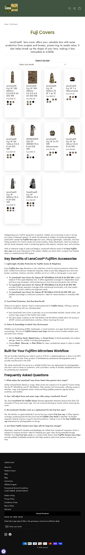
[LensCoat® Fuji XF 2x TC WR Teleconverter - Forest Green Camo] (50, 155)
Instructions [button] (8, 481)
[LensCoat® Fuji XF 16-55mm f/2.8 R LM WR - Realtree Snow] (67, 152)
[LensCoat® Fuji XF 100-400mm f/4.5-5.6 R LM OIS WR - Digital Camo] (28, 102)
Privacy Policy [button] (9, 499)
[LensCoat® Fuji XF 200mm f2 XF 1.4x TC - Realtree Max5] (53, 99)
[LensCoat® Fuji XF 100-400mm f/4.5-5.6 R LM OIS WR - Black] (33, 102)
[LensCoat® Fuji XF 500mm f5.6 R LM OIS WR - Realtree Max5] (11, 210)
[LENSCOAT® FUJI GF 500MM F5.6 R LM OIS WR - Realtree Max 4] (30, 155)
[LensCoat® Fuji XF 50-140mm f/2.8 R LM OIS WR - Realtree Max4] (8, 157)
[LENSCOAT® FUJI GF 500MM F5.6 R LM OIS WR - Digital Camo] (30, 157)
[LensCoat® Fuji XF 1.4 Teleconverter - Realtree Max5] (73, 97)
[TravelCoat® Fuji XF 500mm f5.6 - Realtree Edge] (33, 205)
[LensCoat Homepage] (11, 8)
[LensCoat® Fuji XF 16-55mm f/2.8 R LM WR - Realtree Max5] (73, 152)
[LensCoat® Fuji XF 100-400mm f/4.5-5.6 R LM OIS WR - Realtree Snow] (36, 102)
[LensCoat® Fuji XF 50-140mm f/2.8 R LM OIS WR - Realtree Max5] (11, 157)
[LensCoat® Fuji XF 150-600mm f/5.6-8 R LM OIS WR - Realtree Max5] (13, 102)
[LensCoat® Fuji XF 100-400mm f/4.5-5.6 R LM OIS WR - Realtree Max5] (30, 104)
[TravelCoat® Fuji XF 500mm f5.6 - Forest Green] (33, 203)
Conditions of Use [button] (10, 502)
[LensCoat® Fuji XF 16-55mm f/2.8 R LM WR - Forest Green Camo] (67, 155)
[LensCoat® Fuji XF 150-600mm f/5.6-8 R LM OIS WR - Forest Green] (11, 104)
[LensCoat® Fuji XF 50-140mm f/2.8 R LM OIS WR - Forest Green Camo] (11, 155)
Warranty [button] (7, 509)
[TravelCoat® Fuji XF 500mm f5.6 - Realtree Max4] (28, 205)
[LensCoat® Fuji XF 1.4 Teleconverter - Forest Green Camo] (70, 99)
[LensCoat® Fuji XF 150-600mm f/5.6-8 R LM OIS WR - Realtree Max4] (11, 102)
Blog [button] (6, 477)
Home (6, 24)
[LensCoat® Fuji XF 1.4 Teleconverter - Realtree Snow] (67, 97)
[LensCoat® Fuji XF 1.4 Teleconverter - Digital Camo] (67, 99)
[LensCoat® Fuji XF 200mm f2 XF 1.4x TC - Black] (47, 99)
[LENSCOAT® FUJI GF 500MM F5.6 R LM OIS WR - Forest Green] (28, 157)
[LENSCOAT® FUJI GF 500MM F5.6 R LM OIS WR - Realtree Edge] (28, 155)
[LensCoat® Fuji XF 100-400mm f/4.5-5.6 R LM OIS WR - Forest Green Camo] (30, 102)
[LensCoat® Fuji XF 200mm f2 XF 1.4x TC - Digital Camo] (47, 102)
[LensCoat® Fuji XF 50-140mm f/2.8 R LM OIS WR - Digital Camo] (8, 155)
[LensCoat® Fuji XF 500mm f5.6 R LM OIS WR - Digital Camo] (11, 208)
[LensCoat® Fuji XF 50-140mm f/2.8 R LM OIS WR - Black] (13, 155)
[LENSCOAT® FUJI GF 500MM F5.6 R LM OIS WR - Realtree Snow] (36, 155)
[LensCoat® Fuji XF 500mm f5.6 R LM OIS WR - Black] (8, 208)
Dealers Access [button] (10, 470)
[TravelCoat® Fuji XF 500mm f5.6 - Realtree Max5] (30, 205)
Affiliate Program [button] (10, 484)
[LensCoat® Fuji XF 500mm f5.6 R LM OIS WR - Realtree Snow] (16, 208)
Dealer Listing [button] (9, 495)
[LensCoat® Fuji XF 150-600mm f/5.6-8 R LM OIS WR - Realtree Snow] (16, 102)
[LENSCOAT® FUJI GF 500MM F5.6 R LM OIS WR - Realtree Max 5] (33, 155)
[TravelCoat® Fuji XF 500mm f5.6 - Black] (28, 203)
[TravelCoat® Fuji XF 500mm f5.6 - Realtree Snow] (36, 203)
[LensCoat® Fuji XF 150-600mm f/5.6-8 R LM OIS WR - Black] (8, 102)
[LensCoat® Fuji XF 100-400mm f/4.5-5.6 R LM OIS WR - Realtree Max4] (28, 104)
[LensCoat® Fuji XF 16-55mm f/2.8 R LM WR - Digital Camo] (76, 152)
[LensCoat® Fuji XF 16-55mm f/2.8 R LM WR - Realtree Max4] (70, 152)
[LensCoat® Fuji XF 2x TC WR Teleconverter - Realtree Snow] (47, 152)
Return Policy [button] (9, 506)
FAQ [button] (6, 474)
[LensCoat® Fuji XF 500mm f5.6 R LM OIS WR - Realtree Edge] (13, 210)
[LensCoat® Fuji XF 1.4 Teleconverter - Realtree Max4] (70, 97)
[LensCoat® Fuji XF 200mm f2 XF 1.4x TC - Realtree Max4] (56, 99)
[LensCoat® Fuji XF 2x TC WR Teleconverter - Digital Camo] (47, 155)
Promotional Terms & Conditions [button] (16, 488)
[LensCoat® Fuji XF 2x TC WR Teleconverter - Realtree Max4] (50, 152)
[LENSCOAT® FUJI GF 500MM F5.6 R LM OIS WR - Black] (33, 157)
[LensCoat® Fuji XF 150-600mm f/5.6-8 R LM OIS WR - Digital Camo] (8, 104)
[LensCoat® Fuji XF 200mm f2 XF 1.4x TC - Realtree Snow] (50, 99)
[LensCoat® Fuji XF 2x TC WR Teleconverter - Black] (56, 152)
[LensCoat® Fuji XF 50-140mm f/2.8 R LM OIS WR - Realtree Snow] (16, 155)
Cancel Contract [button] (42, 513)
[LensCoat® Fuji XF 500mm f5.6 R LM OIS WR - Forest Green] (13, 208)
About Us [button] (7, 467)
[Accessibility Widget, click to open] (3, 551)
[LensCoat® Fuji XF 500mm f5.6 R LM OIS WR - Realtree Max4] (8, 210)
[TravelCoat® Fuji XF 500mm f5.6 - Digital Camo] (30, 203)
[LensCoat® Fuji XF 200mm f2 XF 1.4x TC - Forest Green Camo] (50, 102)
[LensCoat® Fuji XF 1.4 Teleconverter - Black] (76, 97)
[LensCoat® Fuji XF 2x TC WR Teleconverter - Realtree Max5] (53, 152)
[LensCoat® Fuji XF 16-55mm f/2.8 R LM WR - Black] (70, 155)
